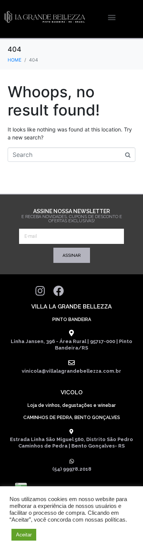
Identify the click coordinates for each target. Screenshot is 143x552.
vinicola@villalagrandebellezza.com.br (71, 371)
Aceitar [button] (24, 535)
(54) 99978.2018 (71, 469)
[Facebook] (58, 291)
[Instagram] (40, 291)
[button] (111, 17)
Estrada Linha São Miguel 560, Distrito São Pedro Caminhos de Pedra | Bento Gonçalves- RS (71, 443)
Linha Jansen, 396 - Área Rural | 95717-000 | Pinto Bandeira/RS (71, 344)
